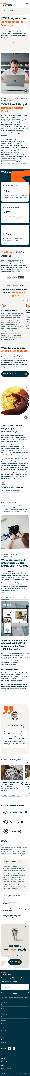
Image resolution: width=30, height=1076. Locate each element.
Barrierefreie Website (17, 812)
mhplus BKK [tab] (5, 598)
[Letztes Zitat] (23, 727)
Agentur (3, 1030)
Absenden (15, 993)
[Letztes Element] (24, 300)
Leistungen (4, 1016)
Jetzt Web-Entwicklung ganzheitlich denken (9, 374)
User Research (5, 1042)
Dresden (3, 1008)
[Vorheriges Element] (24, 762)
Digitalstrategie (15, 822)
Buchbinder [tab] (18, 598)
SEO (8, 147)
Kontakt (3, 1034)
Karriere (3, 1023)
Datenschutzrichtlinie (22, 997)
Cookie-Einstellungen (6, 1068)
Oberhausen (4, 1004)
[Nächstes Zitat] (26, 727)
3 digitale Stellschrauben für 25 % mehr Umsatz (10, 783)
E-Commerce (14, 831)
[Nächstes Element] (27, 300)
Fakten (2, 1065)
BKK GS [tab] (12, 598)
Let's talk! (13, 962)
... (6, 10)
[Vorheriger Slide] (27, 602)
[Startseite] (2, 10)
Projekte (3, 1020)
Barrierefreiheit (4, 1061)
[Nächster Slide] (27, 606)
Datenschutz (4, 1058)
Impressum (4, 1055)
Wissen (3, 1027)
